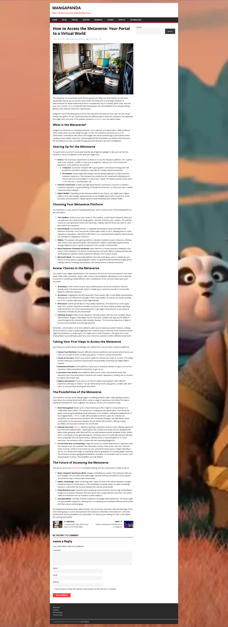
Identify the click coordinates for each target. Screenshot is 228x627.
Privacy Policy (58, 612)
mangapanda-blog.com (77, 39)
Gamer (77, 427)
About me (56, 607)
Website (56, 582)
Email (55, 575)
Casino (110, 20)
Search (139, 27)
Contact (55, 610)
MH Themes (85, 622)
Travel (74, 20)
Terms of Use (57, 615)
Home (54, 20)
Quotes (86, 20)
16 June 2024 (60, 39)
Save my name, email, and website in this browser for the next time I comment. (85, 589)
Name (55, 568)
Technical (77, 416)
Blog (64, 20)
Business (98, 20)
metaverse (75, 468)
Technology (135, 20)
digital (59, 106)
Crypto (121, 20)
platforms (98, 119)
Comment (57, 550)
